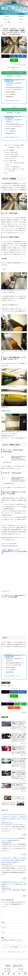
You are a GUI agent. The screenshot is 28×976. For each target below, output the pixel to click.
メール (3, 927)
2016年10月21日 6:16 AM (6, 822)
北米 (9, 682)
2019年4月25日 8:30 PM (6, 842)
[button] (25, 493)
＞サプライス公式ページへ (11, 100)
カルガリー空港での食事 (11, 152)
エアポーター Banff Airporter (13, 166)
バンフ (11, 685)
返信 (25, 834)
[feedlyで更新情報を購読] (20, 704)
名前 (3, 922)
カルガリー (5, 685)
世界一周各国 (7, 971)
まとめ (5, 173)
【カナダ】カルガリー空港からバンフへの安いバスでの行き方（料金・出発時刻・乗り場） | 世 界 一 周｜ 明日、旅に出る (13, 860)
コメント (4, 906)
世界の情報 (20, 969)
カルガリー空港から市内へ (10, 160)
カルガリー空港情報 (9, 150)
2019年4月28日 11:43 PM (6, 864)
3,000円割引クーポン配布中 (13, 83)
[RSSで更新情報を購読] (14, 707)
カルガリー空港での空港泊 (12, 154)
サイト (3, 932)
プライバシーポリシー (20, 971)
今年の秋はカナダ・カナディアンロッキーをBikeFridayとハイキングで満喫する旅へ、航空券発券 (13, 884)
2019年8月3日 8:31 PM (6, 888)
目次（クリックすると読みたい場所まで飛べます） (14, 146)
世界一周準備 (7, 969)
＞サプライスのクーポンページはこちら (14, 72)
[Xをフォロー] (7, 704)
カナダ (4, 682)
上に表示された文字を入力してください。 (12, 940)
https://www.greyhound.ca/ (10, 545)
